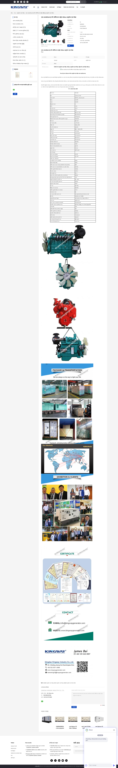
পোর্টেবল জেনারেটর (16, 37)
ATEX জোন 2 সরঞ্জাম (17, 27)
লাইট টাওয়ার (15, 47)
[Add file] (86, 765)
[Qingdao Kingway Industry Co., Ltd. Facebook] (14, 2)
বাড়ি (34, 7)
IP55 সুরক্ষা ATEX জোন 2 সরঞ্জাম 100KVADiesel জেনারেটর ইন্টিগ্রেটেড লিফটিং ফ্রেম (60, 750)
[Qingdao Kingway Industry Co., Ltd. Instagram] (27, 2)
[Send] (114, 765)
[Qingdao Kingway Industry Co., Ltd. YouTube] (24, 2)
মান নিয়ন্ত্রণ (59, 7)
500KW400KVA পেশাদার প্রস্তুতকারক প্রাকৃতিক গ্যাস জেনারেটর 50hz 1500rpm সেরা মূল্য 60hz (60, 727)
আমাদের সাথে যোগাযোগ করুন (68, 7)
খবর (77, 7)
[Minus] (114, 730)
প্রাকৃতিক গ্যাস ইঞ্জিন (20, 13)
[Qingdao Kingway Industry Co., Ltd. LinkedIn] (21, 2)
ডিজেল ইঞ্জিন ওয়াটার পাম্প (18, 60)
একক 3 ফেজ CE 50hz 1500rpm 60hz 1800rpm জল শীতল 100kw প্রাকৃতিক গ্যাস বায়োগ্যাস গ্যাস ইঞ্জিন (86, 727)
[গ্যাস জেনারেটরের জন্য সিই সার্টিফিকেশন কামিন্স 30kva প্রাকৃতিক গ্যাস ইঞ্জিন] (52, 29)
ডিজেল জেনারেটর (16, 24)
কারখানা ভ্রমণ (52, 7)
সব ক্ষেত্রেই (82, 7)
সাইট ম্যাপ (13, 757)
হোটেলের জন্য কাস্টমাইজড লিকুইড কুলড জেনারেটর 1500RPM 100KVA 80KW (35, 746)
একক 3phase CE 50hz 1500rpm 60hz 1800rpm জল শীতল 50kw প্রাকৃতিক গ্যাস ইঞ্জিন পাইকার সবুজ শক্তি (72, 727)
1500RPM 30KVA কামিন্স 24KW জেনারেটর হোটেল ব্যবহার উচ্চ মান (36, 750)
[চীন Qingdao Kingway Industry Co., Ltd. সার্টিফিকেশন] (17, 75)
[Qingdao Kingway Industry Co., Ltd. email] (15, 89)
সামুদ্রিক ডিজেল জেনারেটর (18, 53)
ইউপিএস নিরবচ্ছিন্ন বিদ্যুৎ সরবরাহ (20, 63)
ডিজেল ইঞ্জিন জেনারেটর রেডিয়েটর (19, 40)
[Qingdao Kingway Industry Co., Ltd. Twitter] (18, 2)
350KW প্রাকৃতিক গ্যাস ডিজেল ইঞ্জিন (69, 683)
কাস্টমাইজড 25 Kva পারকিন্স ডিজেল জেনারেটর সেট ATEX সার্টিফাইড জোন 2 (59, 754)
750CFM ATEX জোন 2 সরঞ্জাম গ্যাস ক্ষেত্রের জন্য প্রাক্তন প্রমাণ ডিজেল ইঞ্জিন (60, 746)
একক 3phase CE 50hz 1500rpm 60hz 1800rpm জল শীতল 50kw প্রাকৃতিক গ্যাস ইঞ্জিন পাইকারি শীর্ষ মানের (99, 727)
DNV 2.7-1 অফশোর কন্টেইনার (19, 30)
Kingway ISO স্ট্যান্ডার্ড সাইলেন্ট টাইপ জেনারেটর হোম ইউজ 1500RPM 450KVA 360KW (36, 754)
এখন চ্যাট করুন (96, 1)
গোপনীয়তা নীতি (37, 766)
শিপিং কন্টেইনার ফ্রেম (17, 34)
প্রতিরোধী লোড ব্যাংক (17, 57)
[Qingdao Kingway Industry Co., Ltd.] (19, 7)
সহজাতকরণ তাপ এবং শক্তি (18, 50)
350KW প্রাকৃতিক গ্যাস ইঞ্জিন (48, 683)
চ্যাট (69, 45)
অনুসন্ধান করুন (83, 1)
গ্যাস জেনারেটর (16, 20)
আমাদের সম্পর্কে (44, 7)
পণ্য (38, 7)
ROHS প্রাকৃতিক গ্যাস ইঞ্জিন (58, 683)
